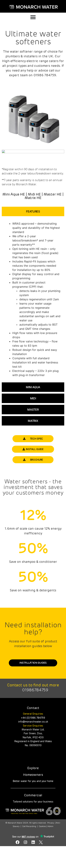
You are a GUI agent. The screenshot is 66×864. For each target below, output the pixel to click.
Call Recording (29, 826)
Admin (50, 826)
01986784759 (35, 690)
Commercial (33, 795)
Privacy (50, 823)
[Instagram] (25, 842)
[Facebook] (17, 842)
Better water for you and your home (33, 781)
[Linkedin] (33, 842)
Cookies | (43, 826)
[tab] (33, 211)
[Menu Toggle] (33, 17)
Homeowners (33, 775)
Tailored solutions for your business (33, 802)
